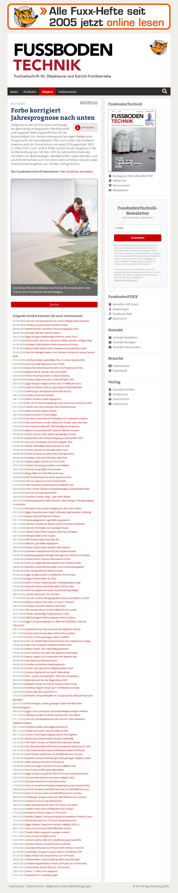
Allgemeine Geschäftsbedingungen (69, 886)
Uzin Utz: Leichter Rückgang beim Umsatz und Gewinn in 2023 (57, 598)
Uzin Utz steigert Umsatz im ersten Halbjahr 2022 (51, 765)
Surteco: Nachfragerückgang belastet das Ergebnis (51, 734)
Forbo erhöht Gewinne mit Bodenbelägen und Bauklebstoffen (58, 488)
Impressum (120, 404)
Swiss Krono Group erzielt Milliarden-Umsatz (48, 828)
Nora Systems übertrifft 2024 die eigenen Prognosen (53, 426)
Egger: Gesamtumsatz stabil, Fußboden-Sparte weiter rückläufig (58, 512)
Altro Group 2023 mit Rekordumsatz (44, 570)
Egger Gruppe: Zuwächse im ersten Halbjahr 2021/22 (52, 824)
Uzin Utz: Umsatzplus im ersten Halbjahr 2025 (49, 442)
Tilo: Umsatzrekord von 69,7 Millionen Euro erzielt (51, 609)
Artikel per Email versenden (92, 104)
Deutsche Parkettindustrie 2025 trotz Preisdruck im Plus (54, 367)
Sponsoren (120, 318)
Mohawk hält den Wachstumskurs (43, 332)
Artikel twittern (85, 104)
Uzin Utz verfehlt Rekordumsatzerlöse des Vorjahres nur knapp (58, 641)
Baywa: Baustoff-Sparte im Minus (43, 516)
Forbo (80, 136)
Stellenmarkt (67, 92)
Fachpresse (120, 394)
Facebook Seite (122, 314)
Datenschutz (35, 886)
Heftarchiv (119, 181)
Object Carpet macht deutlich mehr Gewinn (48, 547)
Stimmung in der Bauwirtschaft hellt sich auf (48, 391)
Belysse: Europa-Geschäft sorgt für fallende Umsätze (52, 430)
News (14, 92)
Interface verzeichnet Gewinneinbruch (45, 664)
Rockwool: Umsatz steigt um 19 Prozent (46, 812)
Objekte (47, 92)
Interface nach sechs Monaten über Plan (46, 457)
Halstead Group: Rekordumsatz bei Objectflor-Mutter (53, 629)
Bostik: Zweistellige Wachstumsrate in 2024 (48, 445)
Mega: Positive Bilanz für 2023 (41, 578)
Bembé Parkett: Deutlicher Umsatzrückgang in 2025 (52, 328)
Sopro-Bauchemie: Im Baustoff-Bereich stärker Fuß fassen (55, 750)
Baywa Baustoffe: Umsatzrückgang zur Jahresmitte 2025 (54, 438)
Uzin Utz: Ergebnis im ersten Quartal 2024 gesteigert (52, 590)
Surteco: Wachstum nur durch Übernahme (47, 672)
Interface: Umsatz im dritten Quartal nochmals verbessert (55, 523)
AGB (137, 277)
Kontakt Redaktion (125, 337)
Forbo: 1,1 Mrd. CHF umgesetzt (42, 871)
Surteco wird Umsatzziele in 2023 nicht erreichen (50, 633)
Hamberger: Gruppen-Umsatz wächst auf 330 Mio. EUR (54, 851)
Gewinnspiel (121, 309)
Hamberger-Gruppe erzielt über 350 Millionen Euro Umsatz (56, 797)
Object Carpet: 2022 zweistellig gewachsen (47, 648)
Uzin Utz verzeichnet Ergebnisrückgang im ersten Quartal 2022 (58, 785)
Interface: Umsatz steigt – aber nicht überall (48, 496)
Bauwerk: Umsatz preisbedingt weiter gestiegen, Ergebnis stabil (58, 758)
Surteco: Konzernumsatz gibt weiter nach (47, 449)
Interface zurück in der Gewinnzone (44, 800)
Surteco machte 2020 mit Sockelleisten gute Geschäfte (53, 839)
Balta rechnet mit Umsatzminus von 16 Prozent (50, 855)
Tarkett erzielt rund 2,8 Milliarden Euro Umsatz (49, 808)
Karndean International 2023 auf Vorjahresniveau (51, 551)
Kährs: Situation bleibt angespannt (43, 399)
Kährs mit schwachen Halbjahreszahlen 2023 (48, 644)
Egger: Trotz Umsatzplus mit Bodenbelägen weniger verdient (57, 711)
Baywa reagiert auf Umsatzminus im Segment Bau (51, 656)
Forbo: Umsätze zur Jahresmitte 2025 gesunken (50, 453)
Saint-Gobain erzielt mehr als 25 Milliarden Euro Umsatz (54, 754)
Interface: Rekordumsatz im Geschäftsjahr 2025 (50, 379)
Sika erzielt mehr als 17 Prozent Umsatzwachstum (51, 820)
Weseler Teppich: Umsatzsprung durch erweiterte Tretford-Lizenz (59, 816)
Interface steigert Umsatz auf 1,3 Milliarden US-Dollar (53, 687)
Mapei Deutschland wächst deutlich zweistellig (49, 738)
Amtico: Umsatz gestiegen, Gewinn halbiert (48, 637)
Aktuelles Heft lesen (125, 304)
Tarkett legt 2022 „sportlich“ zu (41, 691)
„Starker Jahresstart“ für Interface (43, 594)
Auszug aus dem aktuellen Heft (133, 176)
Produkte (29, 92)
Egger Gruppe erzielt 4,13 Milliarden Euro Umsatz (51, 574)
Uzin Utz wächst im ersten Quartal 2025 (46, 481)
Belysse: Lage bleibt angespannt (42, 543)
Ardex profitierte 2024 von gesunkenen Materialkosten (54, 387)
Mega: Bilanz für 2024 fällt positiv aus (44, 473)
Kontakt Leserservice (127, 347)
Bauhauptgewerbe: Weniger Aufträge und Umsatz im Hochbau (58, 555)
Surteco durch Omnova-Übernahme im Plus (48, 559)
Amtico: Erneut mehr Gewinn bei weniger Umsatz (51, 434)
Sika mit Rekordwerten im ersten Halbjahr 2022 (50, 777)
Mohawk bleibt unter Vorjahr (40, 535)
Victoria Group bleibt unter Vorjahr (43, 469)
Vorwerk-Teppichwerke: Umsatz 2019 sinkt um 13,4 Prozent (56, 863)
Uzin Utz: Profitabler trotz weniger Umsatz (47, 527)
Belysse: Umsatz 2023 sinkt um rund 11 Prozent (50, 602)
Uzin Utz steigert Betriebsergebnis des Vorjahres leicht (53, 562)
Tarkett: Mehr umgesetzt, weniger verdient (48, 832)
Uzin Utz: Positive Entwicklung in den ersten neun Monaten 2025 (59, 403)
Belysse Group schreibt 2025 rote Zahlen (46, 371)
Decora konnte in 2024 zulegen (41, 414)
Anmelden (137, 237)
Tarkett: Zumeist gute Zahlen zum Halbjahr (48, 465)
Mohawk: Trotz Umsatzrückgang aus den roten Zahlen (53, 508)
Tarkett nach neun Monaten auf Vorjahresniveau (51, 406)
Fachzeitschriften (124, 389)
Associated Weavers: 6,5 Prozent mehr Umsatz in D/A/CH (55, 847)
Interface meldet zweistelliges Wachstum (46, 726)
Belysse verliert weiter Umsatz (41, 410)
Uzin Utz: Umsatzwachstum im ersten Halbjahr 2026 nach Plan (57, 321)
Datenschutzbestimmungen (125, 280)
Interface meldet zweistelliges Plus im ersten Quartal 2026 (55, 360)
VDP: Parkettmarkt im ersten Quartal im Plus (48, 477)
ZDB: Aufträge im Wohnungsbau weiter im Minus (51, 617)
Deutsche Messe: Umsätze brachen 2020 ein (48, 843)
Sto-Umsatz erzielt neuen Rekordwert (45, 769)
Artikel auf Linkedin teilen (89, 104)
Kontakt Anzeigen (124, 342)
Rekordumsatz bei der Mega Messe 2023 (46, 680)
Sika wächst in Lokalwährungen (42, 875)
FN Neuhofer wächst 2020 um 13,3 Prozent (48, 867)
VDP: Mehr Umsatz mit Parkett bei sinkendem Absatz (53, 742)
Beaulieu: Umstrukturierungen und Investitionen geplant (55, 566)
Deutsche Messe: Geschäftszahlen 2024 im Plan (50, 586)
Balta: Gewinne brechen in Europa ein (45, 761)
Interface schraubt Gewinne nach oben (46, 605)
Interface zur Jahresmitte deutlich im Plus (47, 325)
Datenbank (120, 370)
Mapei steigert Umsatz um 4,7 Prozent (45, 461)
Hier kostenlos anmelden (76, 171)
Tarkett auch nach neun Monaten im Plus (47, 730)
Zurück (54, 304)
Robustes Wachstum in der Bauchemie (45, 781)
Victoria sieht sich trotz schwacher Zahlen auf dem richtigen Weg (59, 340)
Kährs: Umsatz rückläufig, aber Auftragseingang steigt (53, 582)
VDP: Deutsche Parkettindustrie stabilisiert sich (50, 484)
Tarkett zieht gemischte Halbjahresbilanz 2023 (49, 668)
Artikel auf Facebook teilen (82, 104)
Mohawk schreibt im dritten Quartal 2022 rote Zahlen (53, 715)
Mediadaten (120, 190)
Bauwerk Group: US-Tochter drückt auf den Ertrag (51, 683)
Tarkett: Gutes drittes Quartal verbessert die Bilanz (52, 531)
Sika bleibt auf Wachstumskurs (41, 660)
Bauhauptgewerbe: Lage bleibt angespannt (48, 520)
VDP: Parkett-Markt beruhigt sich (42, 539)
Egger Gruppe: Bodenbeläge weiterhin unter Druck (51, 336)
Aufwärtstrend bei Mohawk (40, 395)
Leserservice (121, 399)
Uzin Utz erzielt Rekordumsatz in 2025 (45, 364)
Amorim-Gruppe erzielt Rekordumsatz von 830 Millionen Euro (57, 789)
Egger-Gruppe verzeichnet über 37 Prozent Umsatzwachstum (57, 773)
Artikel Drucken (96, 104)
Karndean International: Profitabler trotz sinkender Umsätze (57, 418)
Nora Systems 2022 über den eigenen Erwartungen (52, 652)
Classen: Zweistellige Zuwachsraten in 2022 (47, 613)
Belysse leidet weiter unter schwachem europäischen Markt (56, 348)
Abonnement (121, 185)
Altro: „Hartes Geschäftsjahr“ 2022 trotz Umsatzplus (52, 676)
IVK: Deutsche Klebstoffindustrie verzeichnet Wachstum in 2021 (58, 746)
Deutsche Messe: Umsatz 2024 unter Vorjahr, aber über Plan (56, 422)
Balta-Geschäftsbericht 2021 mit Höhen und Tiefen (51, 804)
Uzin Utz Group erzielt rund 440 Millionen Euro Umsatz (54, 793)
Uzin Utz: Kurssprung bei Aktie (41, 492)
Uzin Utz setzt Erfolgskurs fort (41, 836)
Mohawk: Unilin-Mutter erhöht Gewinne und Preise (52, 344)
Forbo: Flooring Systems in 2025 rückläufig (47, 375)
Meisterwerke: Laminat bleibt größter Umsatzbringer (53, 859)
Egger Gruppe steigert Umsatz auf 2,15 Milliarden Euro (53, 383)
